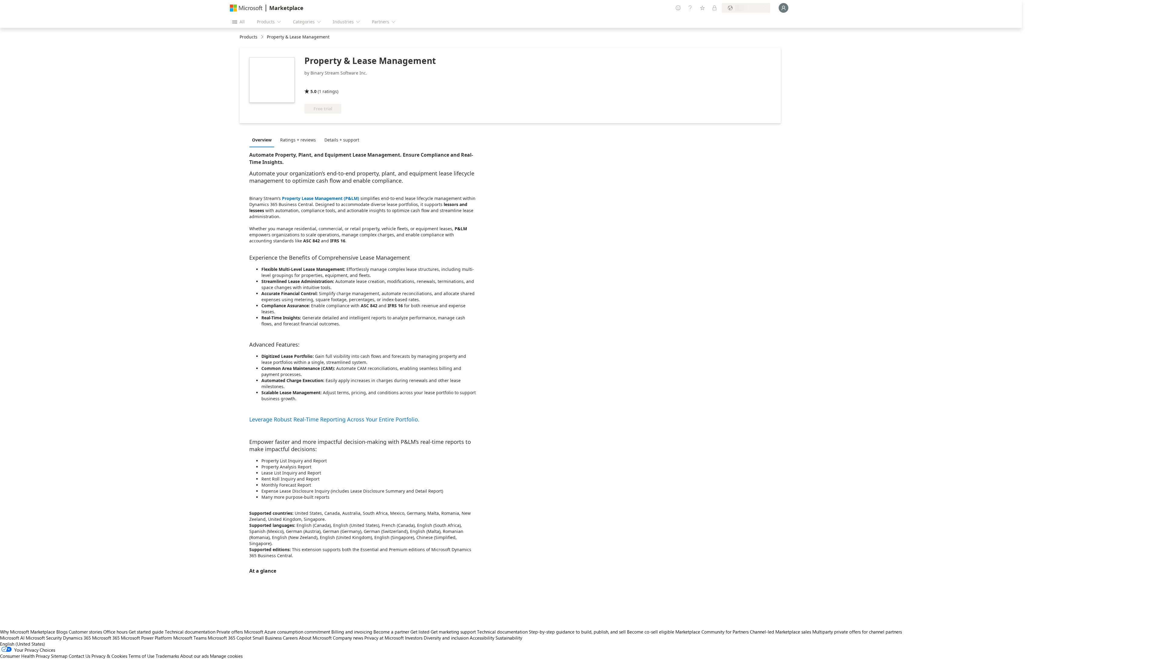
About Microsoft (315, 638)
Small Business (267, 638)
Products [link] (248, 37)
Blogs (62, 632)
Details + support (341, 140)
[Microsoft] (246, 8)
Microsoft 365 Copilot (229, 638)
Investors (413, 638)
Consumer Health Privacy (25, 656)
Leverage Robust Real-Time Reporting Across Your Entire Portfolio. (334, 419)
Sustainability (508, 638)
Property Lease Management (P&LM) (320, 198)
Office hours (115, 632)
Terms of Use (141, 656)
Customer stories (85, 632)
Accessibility (482, 638)
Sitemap (59, 656)
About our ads (194, 656)
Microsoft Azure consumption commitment (287, 632)
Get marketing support (453, 632)
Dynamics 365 (77, 638)
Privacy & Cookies (109, 656)
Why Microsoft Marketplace (27, 632)
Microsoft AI (12, 638)
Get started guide (146, 632)
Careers (290, 638)
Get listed (419, 632)
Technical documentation (190, 632)
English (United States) (22, 644)
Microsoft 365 (106, 638)
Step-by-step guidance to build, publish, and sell (577, 632)
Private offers (230, 632)
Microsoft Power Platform (146, 638)
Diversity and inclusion (446, 638)
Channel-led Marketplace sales (780, 632)
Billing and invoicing (351, 632)
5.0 (313, 91)
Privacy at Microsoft (384, 638)
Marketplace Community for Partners (712, 632)
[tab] (263, 139)
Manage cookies (226, 656)
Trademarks (167, 656)
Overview (262, 140)
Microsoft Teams (190, 638)
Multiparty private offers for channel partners (857, 632)
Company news (348, 638)
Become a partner (391, 632)
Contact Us (79, 656)
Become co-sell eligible (650, 632)
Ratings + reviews (298, 140)
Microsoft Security (44, 638)
